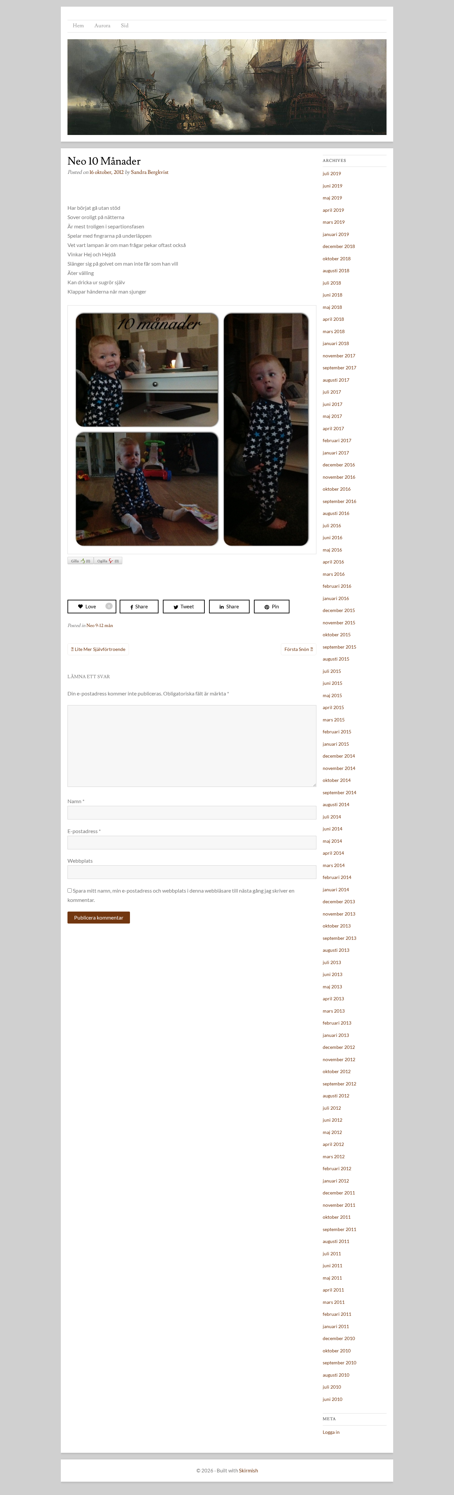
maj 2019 (332, 197)
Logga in (331, 1432)
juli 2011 (332, 1253)
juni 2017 (332, 404)
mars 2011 (334, 1302)
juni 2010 (332, 1399)
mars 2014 (334, 865)
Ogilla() (108, 561)
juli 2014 (332, 816)
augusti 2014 (336, 804)
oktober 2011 (337, 1217)
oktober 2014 (337, 780)
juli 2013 (332, 962)
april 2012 (333, 1144)
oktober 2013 (337, 926)
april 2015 (333, 707)
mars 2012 (334, 1156)
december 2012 (339, 1047)
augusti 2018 (336, 270)
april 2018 (333, 319)
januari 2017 (336, 452)
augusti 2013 (336, 950)
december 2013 (339, 901)
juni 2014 (332, 828)
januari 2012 (336, 1181)
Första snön (296, 649)
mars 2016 (334, 574)
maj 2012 (332, 1132)
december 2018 (339, 246)
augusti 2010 (336, 1375)
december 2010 (339, 1338)
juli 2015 (332, 671)
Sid (125, 25)
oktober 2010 (337, 1350)
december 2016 (339, 464)
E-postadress (84, 831)
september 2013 (339, 938)
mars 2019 (334, 222)
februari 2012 (337, 1168)
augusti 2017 (336, 380)
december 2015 (339, 610)
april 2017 (333, 428)
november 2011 (339, 1205)
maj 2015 (332, 695)
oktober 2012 (337, 1071)
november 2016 (339, 477)
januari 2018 (336, 343)
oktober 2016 (337, 489)
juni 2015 (332, 683)
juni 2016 (332, 537)
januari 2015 (336, 744)
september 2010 (339, 1362)
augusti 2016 (336, 513)
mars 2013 (334, 1011)
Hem (78, 25)
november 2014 (339, 768)
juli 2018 (332, 283)
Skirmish (248, 1470)
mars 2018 (334, 331)
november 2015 (339, 622)
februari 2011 (337, 1314)
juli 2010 (332, 1387)
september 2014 (339, 792)
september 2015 (339, 647)
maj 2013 (332, 986)
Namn (75, 801)
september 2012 (339, 1083)
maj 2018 (332, 307)
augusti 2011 (336, 1241)
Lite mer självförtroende (100, 649)
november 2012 (339, 1059)
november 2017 (339, 355)
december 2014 (339, 756)
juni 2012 (332, 1120)
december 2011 (339, 1192)
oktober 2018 (337, 258)
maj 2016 (332, 550)
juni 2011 (332, 1265)
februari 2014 (337, 877)
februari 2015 (337, 731)
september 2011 (339, 1229)
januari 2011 (336, 1326)
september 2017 (339, 367)
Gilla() (80, 561)
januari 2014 (336, 889)
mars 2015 (334, 719)
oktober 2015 (337, 634)
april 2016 (333, 561)
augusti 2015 (336, 659)
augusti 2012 (336, 1095)
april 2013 (333, 998)
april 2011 (333, 1290)
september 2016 (339, 501)
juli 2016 (332, 525)
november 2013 (339, 914)
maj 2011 (332, 1278)
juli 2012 (332, 1108)
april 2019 (333, 210)
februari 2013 (337, 1023)
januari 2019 (336, 234)
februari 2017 (337, 440)
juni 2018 (332, 295)
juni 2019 (332, 185)
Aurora (102, 25)
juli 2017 (332, 392)
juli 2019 (332, 173)
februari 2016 (337, 586)
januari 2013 (336, 1035)
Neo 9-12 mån (99, 626)
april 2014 (333, 853)
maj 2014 (332, 841)
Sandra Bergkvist (150, 172)
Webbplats (80, 860)
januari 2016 (336, 598)
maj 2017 (332, 416)
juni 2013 (332, 974)
